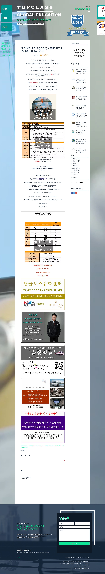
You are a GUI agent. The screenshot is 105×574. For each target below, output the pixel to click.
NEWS (4, 18)
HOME (4, 9)
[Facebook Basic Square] (72, 193)
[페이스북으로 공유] (21, 455)
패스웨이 (23, 450)
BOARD (4, 26)
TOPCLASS (35, 7)
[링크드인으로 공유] (29, 455)
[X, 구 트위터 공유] (25, 455)
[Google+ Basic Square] (76, 193)
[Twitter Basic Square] (74, 193)
